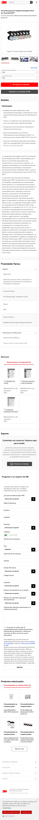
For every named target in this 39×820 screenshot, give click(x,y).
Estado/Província (10, 568)
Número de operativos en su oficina (16, 590)
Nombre (6, 510)
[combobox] (6, 535)
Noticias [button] (6, 767)
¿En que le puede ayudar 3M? (14, 495)
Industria (7, 582)
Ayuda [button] (5, 779)
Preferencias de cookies (15, 791)
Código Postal (9, 575)
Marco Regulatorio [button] (11, 773)
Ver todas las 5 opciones (21, 84)
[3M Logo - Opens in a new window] (4, 2)
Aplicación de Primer (9, 382)
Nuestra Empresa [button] (10, 762)
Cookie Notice (7, 808)
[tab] (19, 362)
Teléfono (7, 532)
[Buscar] (31, 2)
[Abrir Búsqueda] (36, 2)
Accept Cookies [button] (26, 812)
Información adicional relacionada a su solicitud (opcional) (17, 608)
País (5, 546)
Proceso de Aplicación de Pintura (11, 410)
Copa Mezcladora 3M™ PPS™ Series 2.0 (11, 711)
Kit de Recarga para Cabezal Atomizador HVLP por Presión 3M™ (27, 740)
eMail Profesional (10, 503)
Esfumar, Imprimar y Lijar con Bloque (27, 382)
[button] (8, 816)
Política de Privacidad (22, 789)
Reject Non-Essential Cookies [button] (11, 812)
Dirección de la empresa (12, 554)
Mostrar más (19, 749)
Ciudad (6, 561)
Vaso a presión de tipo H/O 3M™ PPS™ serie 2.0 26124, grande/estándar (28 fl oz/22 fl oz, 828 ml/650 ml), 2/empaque (11, 740)
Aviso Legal (12, 789)
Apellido (7, 517)
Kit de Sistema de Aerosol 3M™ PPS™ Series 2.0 (27, 712)
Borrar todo (34, 67)
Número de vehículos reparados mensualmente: (15, 599)
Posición (7, 524)
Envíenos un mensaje (21, 464)
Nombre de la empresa (12, 539)
